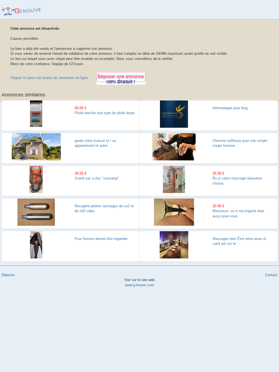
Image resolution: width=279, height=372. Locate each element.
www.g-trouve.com (22, 11)
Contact (271, 275)
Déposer (8, 275)
